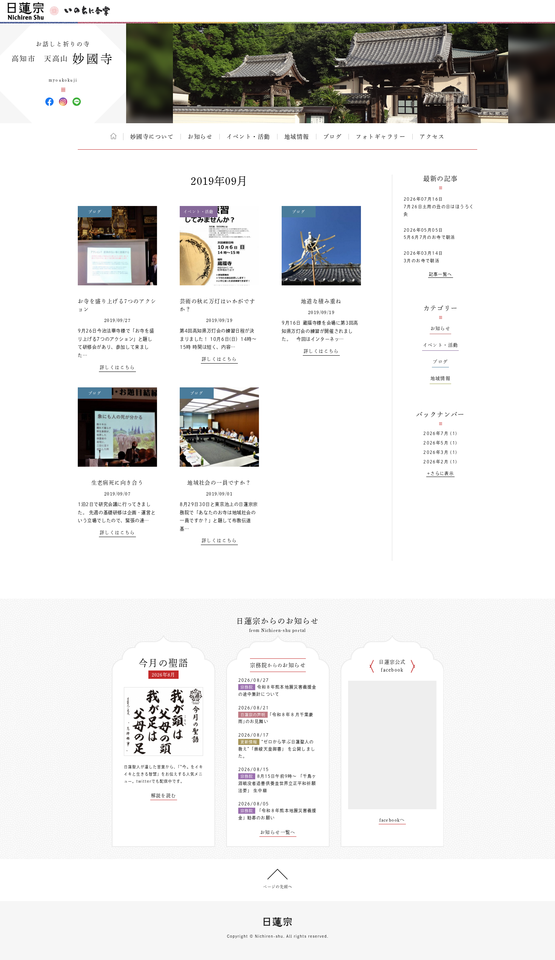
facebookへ (392, 820)
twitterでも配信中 (154, 781)
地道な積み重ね (321, 301)
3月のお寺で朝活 (421, 261)
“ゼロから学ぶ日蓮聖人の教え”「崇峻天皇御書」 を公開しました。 (276, 749)
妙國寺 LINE (76, 102)
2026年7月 (436, 433)
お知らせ (200, 136)
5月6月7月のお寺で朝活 (429, 237)
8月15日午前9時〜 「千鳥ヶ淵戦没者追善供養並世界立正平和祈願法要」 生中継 (277, 783)
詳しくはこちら (117, 367)
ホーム (113, 136)
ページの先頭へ (277, 887)
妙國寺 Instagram (63, 102)
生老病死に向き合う (117, 482)
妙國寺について (152, 136)
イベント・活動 (248, 136)
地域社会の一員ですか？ (219, 482)
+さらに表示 (440, 473)
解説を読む (163, 795)
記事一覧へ (440, 274)
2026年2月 (436, 462)
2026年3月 (436, 452)
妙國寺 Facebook (49, 102)
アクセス (431, 136)
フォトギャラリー (380, 136)
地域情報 (296, 136)
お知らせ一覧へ (278, 832)
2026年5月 (436, 443)
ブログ (332, 136)
